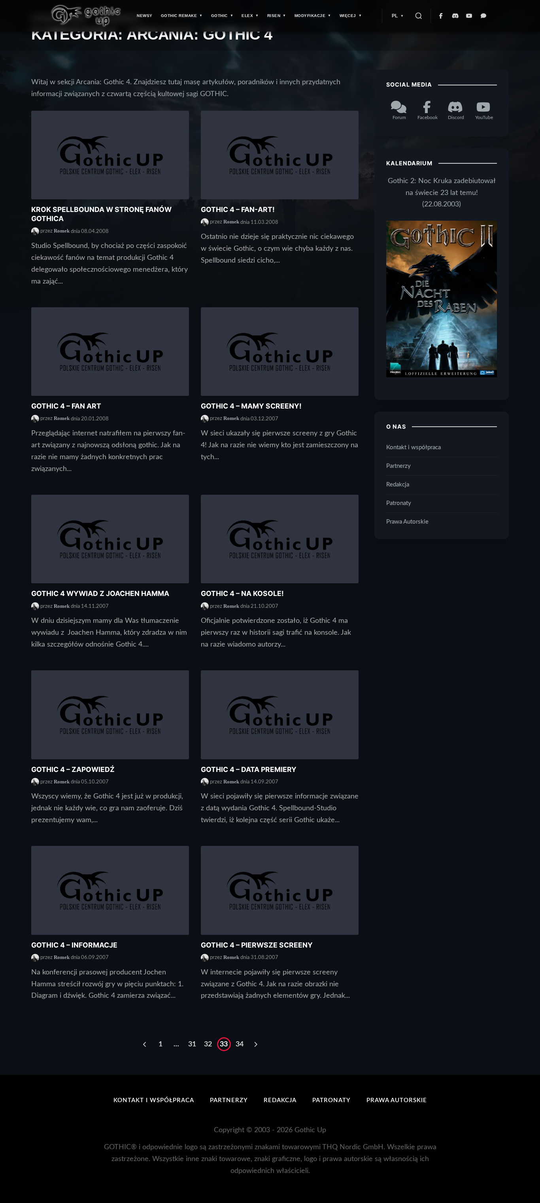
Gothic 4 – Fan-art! (238, 209)
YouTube (484, 117)
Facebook (427, 117)
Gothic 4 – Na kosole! (242, 593)
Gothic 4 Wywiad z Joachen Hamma (100, 593)
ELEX (247, 15)
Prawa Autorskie (407, 521)
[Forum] (483, 15)
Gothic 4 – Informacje (74, 945)
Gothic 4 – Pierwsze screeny (257, 945)
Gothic (219, 15)
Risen (274, 15)
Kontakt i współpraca (413, 447)
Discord (456, 117)
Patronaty (398, 503)
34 (240, 1044)
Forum (399, 117)
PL (395, 16)
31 (192, 1044)
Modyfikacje (310, 15)
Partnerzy (398, 466)
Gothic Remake (179, 15)
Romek (62, 231)
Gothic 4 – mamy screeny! (251, 406)
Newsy (145, 15)
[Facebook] (441, 15)
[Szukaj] (419, 16)
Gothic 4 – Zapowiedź (73, 769)
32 (208, 1044)
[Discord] (455, 15)
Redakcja (397, 485)
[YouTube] (469, 15)
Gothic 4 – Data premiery (248, 769)
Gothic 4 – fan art (66, 406)
